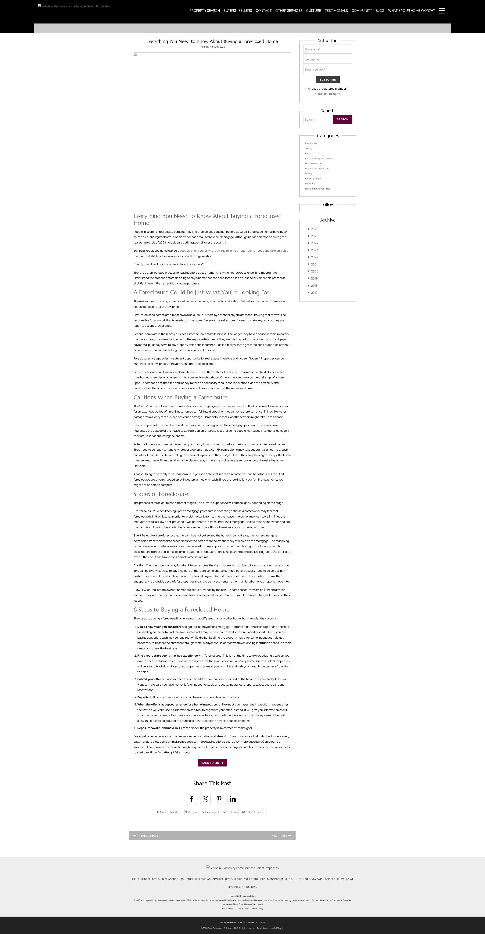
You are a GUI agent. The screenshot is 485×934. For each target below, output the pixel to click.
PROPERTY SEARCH (204, 10)
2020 (314, 271)
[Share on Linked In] (233, 799)
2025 (314, 236)
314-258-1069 (248, 887)
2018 (314, 285)
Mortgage (192, 812)
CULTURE (313, 10)
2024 (314, 243)
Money (162, 812)
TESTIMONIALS (336, 10)
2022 (314, 257)
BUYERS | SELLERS (238, 10)
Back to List (211, 763)
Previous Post (148, 835)
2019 (314, 278)
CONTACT (264, 10)
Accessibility (244, 908)
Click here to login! (327, 94)
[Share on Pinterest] (219, 799)
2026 (314, 229)
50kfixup (176, 812)
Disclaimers (262, 928)
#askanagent (211, 812)
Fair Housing (257, 908)
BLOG (380, 10)
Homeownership (313, 163)
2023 (314, 250)
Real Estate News (253, 812)
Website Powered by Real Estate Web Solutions (242, 922)
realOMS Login (277, 928)
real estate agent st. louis (318, 158)
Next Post (279, 835)
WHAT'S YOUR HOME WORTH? (411, 10)
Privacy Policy (228, 908)
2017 (314, 292)
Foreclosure (231, 812)
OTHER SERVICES (288, 10)
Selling (308, 148)
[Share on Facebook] (192, 799)
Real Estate (311, 143)
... (267, 812)
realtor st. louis (313, 178)
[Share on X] (205, 799)
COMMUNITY (362, 10)
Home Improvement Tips (317, 188)
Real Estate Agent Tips (317, 168)
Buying (308, 153)
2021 (314, 264)
